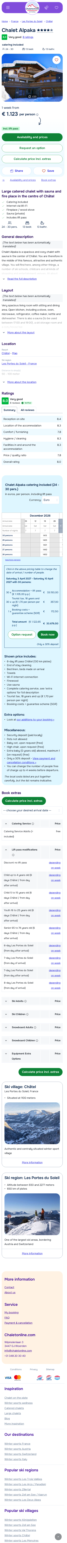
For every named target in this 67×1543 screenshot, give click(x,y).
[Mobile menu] (7, 7)
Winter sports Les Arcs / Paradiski (25, 1484)
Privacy (34, 1369)
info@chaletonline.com (18, 1350)
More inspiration (14, 1423)
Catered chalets (14, 1408)
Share (19, 171)
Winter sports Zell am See (20, 1525)
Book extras (48, 180)
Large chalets (12, 1413)
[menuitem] (6, 21)
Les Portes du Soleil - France (19, 363)
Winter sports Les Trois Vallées (23, 1479)
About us (9, 1292)
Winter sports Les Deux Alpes (22, 1500)
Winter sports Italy (15, 1459)
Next (59, 78)
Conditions (16, 1369)
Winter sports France (17, 1443)
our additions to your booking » (35, 719)
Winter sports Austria (17, 1449)
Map (14, 353)
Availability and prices (23, 180)
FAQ (6, 1317)
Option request (22, 634)
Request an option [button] (32, 148)
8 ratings (28, 37)
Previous (5, 78)
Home (5, 21)
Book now (48, 634)
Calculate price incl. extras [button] (32, 159)
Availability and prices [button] (32, 137)
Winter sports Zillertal (17, 1489)
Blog (7, 1418)
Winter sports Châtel (17, 1535)
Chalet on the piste (16, 1398)
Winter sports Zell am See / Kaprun (25, 1494)
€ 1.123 (10, 114)
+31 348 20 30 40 (15, 1356)
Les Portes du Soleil (32, 21)
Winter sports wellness (18, 1403)
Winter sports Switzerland (20, 1454)
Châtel (49, 21)
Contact (9, 1287)
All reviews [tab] (27, 410)
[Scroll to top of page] (58, 1536)
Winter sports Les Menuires (21, 1540)
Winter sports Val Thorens (20, 1530)
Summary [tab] (9, 410)
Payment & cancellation (18, 1323)
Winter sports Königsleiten (20, 1520)
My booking (11, 1312)
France (14, 21)
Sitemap (50, 1369)
